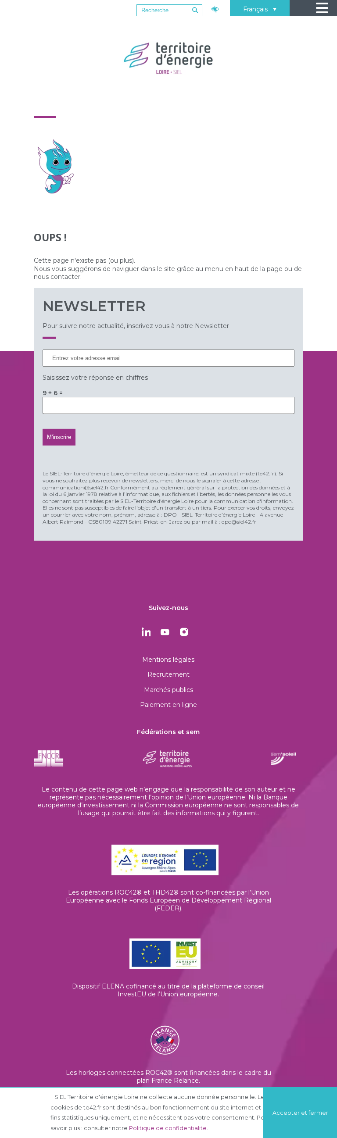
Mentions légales (168, 660)
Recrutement (168, 674)
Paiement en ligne (168, 705)
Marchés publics (168, 690)
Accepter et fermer (300, 1112)
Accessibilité (216, 8)
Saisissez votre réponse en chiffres (95, 378)
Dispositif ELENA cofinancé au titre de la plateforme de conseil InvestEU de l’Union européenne (168, 990)
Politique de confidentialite (168, 1128)
